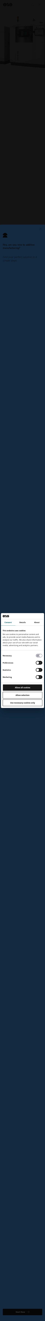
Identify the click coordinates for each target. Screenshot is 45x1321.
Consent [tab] (8, 622)
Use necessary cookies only (22, 703)
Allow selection (23, 695)
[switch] (39, 663)
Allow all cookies (22, 687)
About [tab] (37, 622)
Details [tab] (22, 622)
